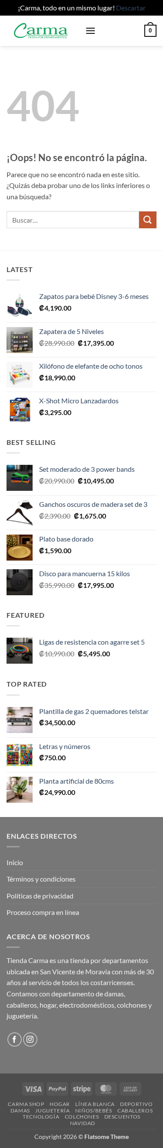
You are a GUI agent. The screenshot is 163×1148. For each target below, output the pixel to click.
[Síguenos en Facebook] (14, 1039)
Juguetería (52, 1110)
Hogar (60, 1104)
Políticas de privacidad (40, 896)
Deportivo (136, 1104)
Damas (20, 1110)
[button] (90, 30)
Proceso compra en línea (43, 912)
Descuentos (122, 1116)
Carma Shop (26, 1104)
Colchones (82, 1116)
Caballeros (135, 1110)
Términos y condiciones (41, 879)
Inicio (15, 862)
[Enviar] (147, 219)
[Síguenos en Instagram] (30, 1039)
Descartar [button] (131, 7)
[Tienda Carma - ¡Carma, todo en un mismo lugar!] (43, 31)
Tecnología (41, 1116)
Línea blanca (94, 1104)
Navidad (82, 1123)
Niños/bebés (93, 1110)
